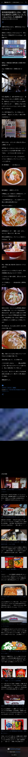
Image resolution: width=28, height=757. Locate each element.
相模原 (14, 387)
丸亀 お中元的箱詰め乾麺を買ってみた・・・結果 (13, 516)
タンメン (4, 387)
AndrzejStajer (18, 751)
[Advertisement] (14, 424)
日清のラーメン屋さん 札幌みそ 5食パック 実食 (12, 705)
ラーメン (9, 387)
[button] (3, 22)
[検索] (26, 2)
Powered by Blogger (14, 749)
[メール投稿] (3, 385)
